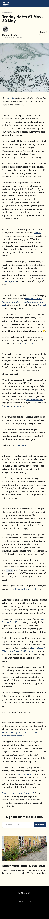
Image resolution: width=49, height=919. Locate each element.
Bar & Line (22, 893)
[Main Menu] (45, 3)
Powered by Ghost (24, 901)
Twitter (5, 406)
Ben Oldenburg (24, 774)
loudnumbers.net (34, 399)
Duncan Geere (9, 35)
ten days (12, 98)
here (21, 104)
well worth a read (26, 343)
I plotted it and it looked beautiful (18, 793)
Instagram (18, 406)
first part (42, 305)
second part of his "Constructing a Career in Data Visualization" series (23, 302)
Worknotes (7, 13)
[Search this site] (41, 3)
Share (42, 32)
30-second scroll (22, 445)
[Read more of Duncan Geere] (5, 29)
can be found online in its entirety (24, 589)
